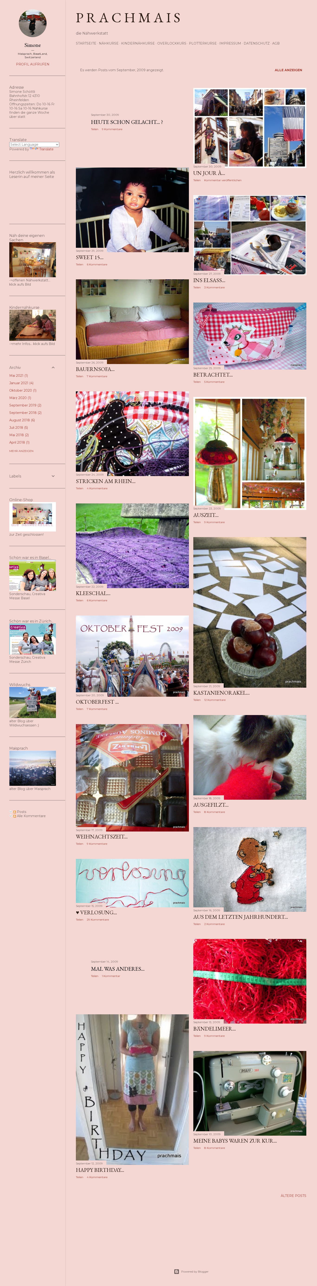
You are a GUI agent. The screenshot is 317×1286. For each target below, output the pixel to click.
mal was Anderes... (118, 968)
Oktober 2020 (22, 390)
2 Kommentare (214, 924)
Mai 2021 (18, 376)
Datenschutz (257, 43)
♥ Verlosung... (96, 912)
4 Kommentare (97, 488)
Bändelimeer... (214, 1028)
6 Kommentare (97, 264)
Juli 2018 (18, 427)
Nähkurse (109, 43)
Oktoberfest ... (97, 701)
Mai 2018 (18, 435)
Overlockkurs (171, 43)
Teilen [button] (94, 129)
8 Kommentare (214, 812)
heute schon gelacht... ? (127, 122)
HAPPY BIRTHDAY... (100, 1169)
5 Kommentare (214, 382)
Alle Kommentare (31, 816)
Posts (21, 812)
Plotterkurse (203, 43)
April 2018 (19, 442)
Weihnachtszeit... (102, 836)
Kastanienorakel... (221, 692)
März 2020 (19, 398)
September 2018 (25, 413)
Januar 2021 (20, 383)
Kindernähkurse (138, 43)
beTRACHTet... (213, 374)
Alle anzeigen (288, 70)
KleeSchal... (93, 593)
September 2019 (24, 405)
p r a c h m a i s (128, 17)
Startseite (86, 43)
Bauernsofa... (95, 369)
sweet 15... (90, 257)
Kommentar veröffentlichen (223, 180)
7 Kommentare (97, 376)
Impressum (230, 43)
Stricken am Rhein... (106, 481)
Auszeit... (206, 515)
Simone (32, 44)
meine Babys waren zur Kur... (235, 1140)
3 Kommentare (214, 287)
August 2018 (21, 420)
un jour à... (209, 173)
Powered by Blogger (195, 1271)
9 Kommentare (112, 129)
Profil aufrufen (32, 64)
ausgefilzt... (211, 804)
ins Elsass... (209, 280)
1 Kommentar (111, 976)
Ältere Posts (293, 1196)
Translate (46, 149)
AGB (276, 43)
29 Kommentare (98, 919)
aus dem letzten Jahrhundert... (240, 916)
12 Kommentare (215, 700)
